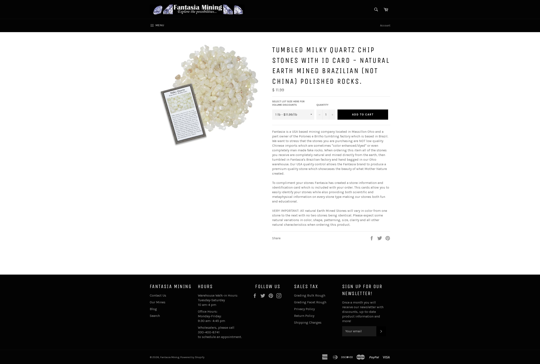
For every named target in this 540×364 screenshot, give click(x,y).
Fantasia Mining (169, 357)
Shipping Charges (307, 322)
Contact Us (158, 295)
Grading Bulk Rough (309, 295)
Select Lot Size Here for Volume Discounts (288, 103)
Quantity (322, 104)
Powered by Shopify (192, 357)
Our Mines (157, 302)
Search (155, 316)
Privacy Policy (304, 309)
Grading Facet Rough (310, 302)
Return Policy (304, 316)
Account (385, 25)
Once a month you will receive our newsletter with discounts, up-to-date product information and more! (362, 311)
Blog (153, 309)
